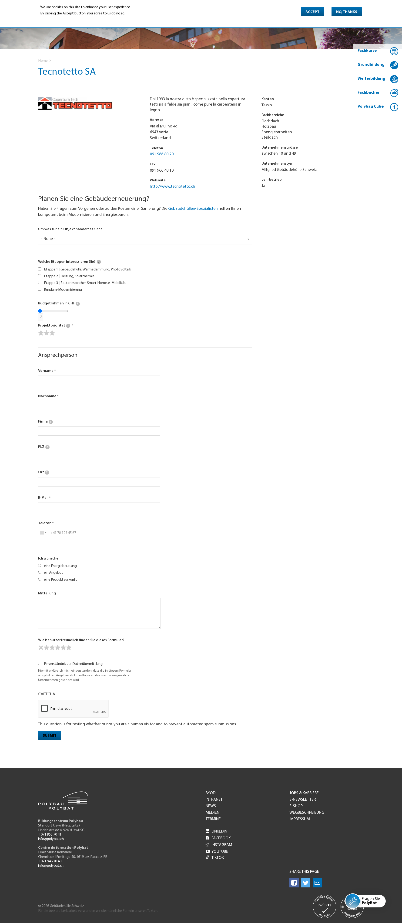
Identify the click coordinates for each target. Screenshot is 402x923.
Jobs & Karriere (304, 793)
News (211, 806)
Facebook (218, 838)
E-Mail (43, 498)
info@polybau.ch (51, 839)
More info (48, 20)
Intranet (214, 800)
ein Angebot (53, 573)
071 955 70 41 (51, 834)
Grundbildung (371, 65)
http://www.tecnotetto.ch (172, 187)
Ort (42, 472)
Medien (212, 813)
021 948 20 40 (51, 861)
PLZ (43, 447)
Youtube (217, 852)
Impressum (299, 819)
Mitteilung (47, 593)
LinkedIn (216, 832)
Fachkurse (367, 51)
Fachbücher (368, 93)
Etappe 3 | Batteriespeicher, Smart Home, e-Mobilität (85, 283)
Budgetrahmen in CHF (58, 303)
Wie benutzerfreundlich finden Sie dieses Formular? (81, 640)
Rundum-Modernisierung (63, 290)
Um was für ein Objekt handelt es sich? (70, 229)
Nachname (47, 396)
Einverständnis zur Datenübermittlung (73, 664)
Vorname (46, 371)
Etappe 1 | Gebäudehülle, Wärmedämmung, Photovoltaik (87, 269)
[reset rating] (41, 647)
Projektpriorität (53, 325)
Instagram (219, 845)
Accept (312, 12)
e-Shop (296, 806)
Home (43, 61)
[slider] (46, 333)
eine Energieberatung (60, 566)
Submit (50, 736)
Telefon (44, 523)
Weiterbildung (371, 79)
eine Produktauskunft (60, 580)
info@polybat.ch (51, 866)
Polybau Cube (371, 107)
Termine (213, 819)
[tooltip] (99, 262)
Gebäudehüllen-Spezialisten (193, 209)
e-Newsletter (302, 800)
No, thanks (346, 12)
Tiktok (217, 858)
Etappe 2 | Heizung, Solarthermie (69, 276)
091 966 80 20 (162, 154)
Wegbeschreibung (306, 813)
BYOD (211, 793)
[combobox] (43, 532)
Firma (44, 421)
